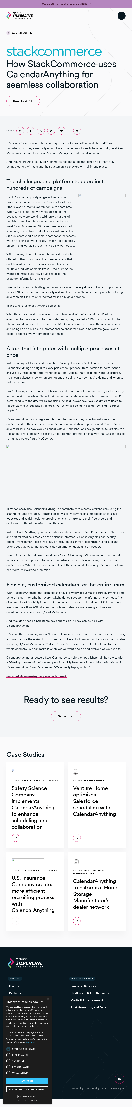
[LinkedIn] (119, 1079)
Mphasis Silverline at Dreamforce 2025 (65, 3)
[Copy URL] (51, 131)
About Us (15, 979)
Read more (30, 1042)
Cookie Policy (92, 1088)
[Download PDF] (77, 131)
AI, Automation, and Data (88, 1007)
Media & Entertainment (87, 1000)
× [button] (48, 999)
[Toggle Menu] (122, 16)
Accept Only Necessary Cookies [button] (27, 1089)
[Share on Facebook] (30, 131)
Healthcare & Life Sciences (90, 993)
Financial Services (83, 986)
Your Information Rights (113, 1088)
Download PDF (19, 101)
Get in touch (66, 716)
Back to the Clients (22, 33)
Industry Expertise (82, 979)
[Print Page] (61, 131)
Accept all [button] (27, 1081)
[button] (27, 1096)
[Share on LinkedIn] (20, 131)
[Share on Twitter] (41, 131)
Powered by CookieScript (27, 1100)
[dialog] (27, 1050)
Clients (14, 986)
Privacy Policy (76, 1088)
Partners (15, 993)
